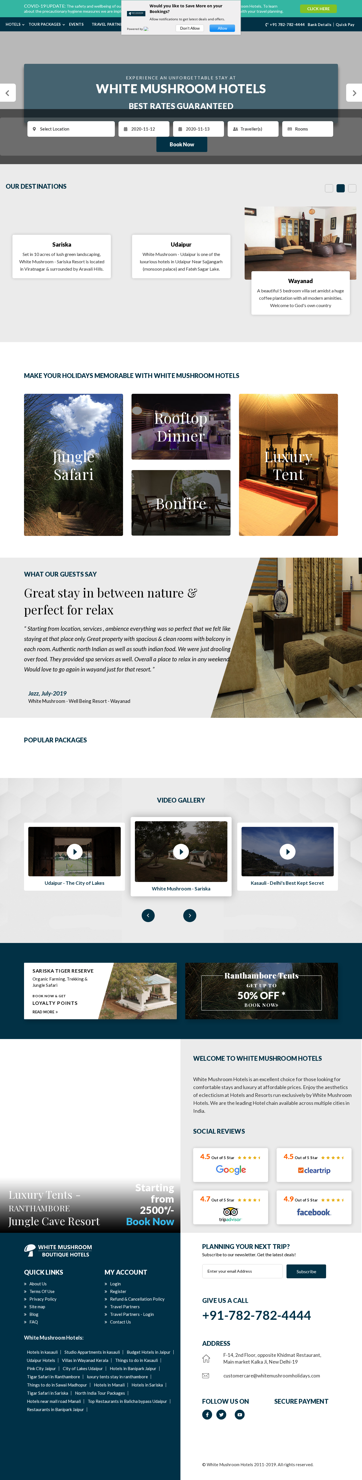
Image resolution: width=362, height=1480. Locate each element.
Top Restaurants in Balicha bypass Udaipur (127, 1401)
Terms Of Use (42, 1291)
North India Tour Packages (100, 1393)
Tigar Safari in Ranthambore (53, 1376)
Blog (33, 1314)
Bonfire (181, 502)
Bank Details (320, 24)
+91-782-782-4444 (256, 1315)
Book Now (181, 144)
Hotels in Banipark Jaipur (133, 1368)
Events (76, 24)
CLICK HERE (318, 8)
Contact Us (120, 1321)
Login (115, 1283)
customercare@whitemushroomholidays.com (271, 1376)
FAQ (33, 1321)
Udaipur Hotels (41, 1360)
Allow (222, 28)
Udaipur (181, 244)
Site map (37, 1306)
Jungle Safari (74, 465)
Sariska (61, 244)
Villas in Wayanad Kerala (85, 1360)
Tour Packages (45, 24)
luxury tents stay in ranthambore (117, 1376)
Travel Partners (109, 24)
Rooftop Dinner (181, 426)
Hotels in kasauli (42, 1352)
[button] (8, 93)
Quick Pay (345, 24)
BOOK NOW (259, 1005)
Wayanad (300, 280)
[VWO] (149, 29)
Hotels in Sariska (147, 1384)
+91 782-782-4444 (287, 24)
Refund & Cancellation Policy (137, 1298)
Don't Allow (190, 28)
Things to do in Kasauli (136, 1360)
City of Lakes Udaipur (83, 1368)
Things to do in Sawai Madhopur (57, 1384)
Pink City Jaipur (41, 1368)
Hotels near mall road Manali (54, 1401)
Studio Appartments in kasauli (92, 1352)
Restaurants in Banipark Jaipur (55, 1409)
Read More (43, 1012)
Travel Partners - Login (132, 1314)
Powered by (135, 29)
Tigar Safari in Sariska (47, 1393)
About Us (38, 1283)
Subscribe (306, 1271)
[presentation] (148, 915)
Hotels (13, 24)
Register (118, 1291)
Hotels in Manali (109, 1384)
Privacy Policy (43, 1298)
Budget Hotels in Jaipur (149, 1352)
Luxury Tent (288, 465)
